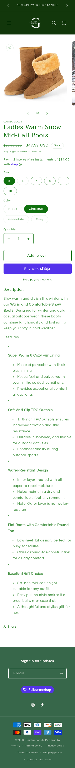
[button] (9, 23)
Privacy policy (55, 745)
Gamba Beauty (35, 740)
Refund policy (33, 745)
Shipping (9, 151)
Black (15, 210)
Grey (42, 220)
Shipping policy (52, 752)
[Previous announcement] (8, 5)
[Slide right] (47, 113)
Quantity (10, 229)
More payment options (37, 279)
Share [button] (12, 626)
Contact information (39, 759)
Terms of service (28, 752)
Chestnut (36, 208)
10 (10, 191)
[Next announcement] (67, 5)
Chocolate (18, 220)
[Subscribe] (61, 673)
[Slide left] (27, 113)
